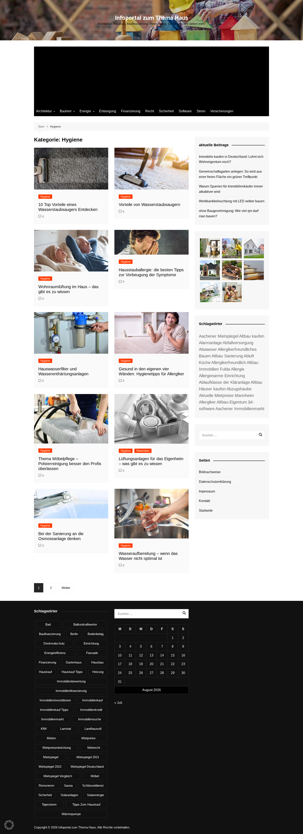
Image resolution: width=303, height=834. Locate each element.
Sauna (68, 785)
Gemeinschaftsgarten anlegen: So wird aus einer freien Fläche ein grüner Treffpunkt (230, 174)
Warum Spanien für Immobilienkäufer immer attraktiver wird (231, 189)
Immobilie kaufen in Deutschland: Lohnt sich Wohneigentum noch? (231, 159)
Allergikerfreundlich (228, 362)
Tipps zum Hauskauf (86, 804)
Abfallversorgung (238, 342)
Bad (48, 624)
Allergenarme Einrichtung (222, 375)
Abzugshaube (239, 389)
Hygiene (45, 196)
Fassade (92, 653)
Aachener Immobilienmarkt (239, 408)
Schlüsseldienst (92, 785)
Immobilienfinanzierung (71, 690)
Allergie (237, 369)
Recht (149, 111)
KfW (44, 728)
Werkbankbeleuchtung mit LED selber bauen (231, 201)
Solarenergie (95, 795)
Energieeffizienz (55, 653)
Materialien (142, 450)
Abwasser (208, 349)
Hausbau (97, 662)
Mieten (51, 738)
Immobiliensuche (89, 719)
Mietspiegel (50, 757)
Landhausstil (93, 728)
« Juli (118, 702)
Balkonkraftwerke (85, 624)
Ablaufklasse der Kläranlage (224, 382)
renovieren (46, 785)
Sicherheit (166, 111)
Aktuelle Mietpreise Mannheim (226, 395)
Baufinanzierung (50, 634)
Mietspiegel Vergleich (57, 776)
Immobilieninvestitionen (55, 700)
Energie (85, 111)
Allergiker (207, 402)
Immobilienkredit (91, 709)
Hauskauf (45, 672)
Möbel (95, 776)
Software (185, 111)
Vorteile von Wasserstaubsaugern (149, 204)
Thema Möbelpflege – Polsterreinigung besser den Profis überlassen (69, 463)
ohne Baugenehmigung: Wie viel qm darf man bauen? (228, 213)
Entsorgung (107, 111)
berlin (74, 634)
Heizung (97, 672)
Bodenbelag (95, 634)
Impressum (207, 491)
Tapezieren (49, 804)
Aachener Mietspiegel (218, 336)
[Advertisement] (151, 75)
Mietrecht (93, 747)
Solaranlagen (69, 795)
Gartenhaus (74, 662)
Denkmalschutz (54, 643)
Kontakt (204, 501)
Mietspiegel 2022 (50, 766)
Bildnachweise (210, 472)
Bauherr (66, 111)
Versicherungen (221, 111)
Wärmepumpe (71, 814)
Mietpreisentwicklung (56, 747)
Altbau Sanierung (227, 356)
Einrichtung (91, 643)
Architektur (44, 111)
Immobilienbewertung (71, 681)
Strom (201, 111)
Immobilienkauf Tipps (54, 709)
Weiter (66, 588)
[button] (9, 825)
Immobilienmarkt (52, 719)
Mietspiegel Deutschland (87, 766)
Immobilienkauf (92, 700)
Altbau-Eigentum (232, 402)
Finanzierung (130, 111)
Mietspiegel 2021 (87, 757)
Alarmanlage (210, 342)
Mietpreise (88, 738)
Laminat (65, 728)
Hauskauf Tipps (72, 672)
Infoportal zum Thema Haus (151, 17)
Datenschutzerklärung (215, 481)
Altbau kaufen (251, 336)
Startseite (206, 510)
